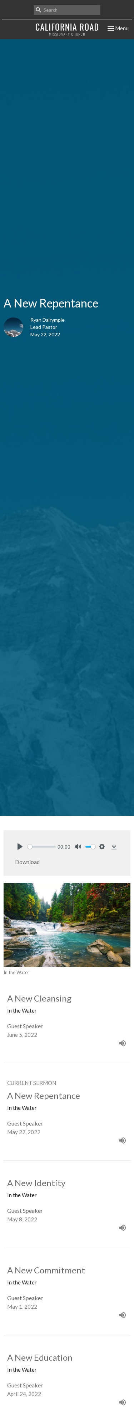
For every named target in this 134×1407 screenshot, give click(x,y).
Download (27, 862)
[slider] (42, 846)
